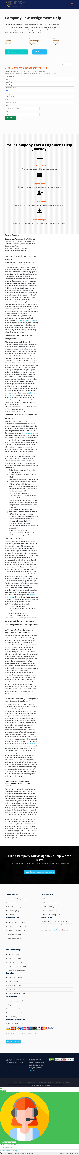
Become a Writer (13, 1041)
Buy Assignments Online (15, 1009)
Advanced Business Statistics (17, 922)
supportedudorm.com (55, 930)
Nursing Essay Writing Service (51, 915)
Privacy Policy (31, 1082)
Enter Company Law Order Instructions (39, 872)
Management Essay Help (15, 938)
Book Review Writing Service (16, 993)
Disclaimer (58, 1082)
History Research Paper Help (17, 926)
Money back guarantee (45, 1082)
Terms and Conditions (17, 1082)
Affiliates (67, 1082)
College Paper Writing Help (50, 903)
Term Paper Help (13, 981)
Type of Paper (9, 82)
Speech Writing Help (14, 1017)
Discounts (65, 930)
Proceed (9, 118)
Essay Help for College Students (18, 899)
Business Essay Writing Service (17, 930)
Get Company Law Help (16, 52)
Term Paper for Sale (14, 989)
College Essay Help (48, 899)
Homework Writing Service (16, 1001)
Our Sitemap (9, 1037)
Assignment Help (13, 1005)
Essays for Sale (12, 915)
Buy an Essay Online (14, 903)
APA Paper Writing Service (50, 907)
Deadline (7, 105)
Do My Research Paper (49, 911)
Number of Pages (10, 88)
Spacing (7, 94)
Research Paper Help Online (16, 1013)
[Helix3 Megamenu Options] (72, 4)
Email (6, 99)
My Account (39, 52)
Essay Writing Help (13, 911)
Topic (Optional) (10, 76)
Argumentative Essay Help (16, 958)
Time (6, 111)
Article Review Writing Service (17, 970)
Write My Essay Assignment (16, 907)
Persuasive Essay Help (15, 962)
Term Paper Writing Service (16, 978)
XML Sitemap (16, 1037)
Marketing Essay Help (14, 934)
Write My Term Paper (14, 985)
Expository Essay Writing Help (17, 966)
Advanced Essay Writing (15, 954)
